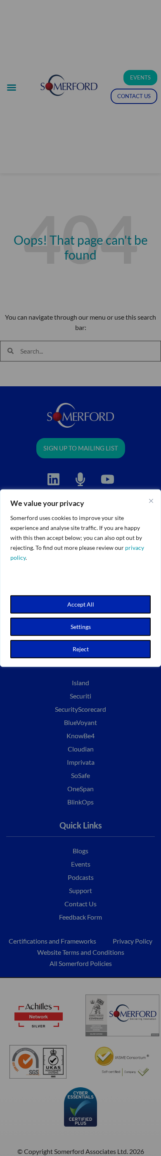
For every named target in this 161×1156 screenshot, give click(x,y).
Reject (81, 648)
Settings (81, 626)
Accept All (80, 603)
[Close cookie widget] (151, 501)
